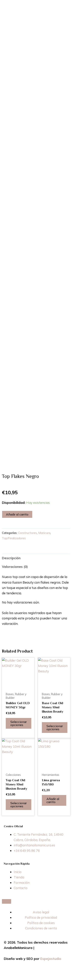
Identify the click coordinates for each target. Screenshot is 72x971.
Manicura (44, 533)
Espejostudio (50, 959)
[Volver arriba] (6, 901)
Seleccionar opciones (18, 723)
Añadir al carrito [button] (52, 800)
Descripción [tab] (11, 558)
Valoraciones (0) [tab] (15, 567)
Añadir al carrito (17, 514)
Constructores (27, 533)
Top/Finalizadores (14, 538)
